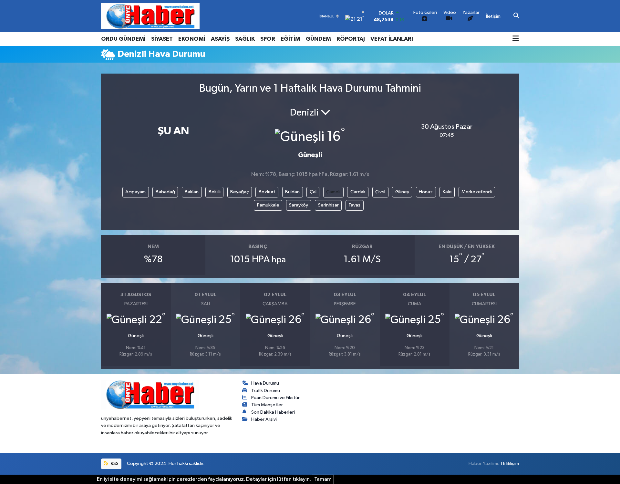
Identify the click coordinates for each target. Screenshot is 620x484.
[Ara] (516, 16)
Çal (313, 191)
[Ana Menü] (515, 39)
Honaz (426, 191)
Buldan (292, 191)
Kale (447, 191)
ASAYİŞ (220, 39)
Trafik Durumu (265, 390)
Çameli (333, 191)
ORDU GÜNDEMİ (123, 39)
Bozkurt (267, 191)
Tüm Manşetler (267, 404)
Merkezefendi (476, 191)
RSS (114, 463)
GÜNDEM (318, 39)
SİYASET (162, 39)
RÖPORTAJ (350, 39)
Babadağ (165, 191)
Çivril (380, 191)
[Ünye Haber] (150, 16)
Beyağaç (239, 191)
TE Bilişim (509, 463)
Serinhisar (328, 205)
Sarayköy (298, 205)
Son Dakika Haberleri (273, 412)
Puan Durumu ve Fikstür (275, 397)
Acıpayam (135, 191)
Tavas (354, 205)
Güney (402, 191)
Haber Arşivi (264, 419)
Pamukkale (268, 205)
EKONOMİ (191, 39)
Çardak (358, 191)
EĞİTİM (290, 39)
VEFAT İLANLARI (391, 39)
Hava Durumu (265, 383)
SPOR (267, 39)
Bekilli (215, 191)
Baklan (192, 191)
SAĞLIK (245, 39)
